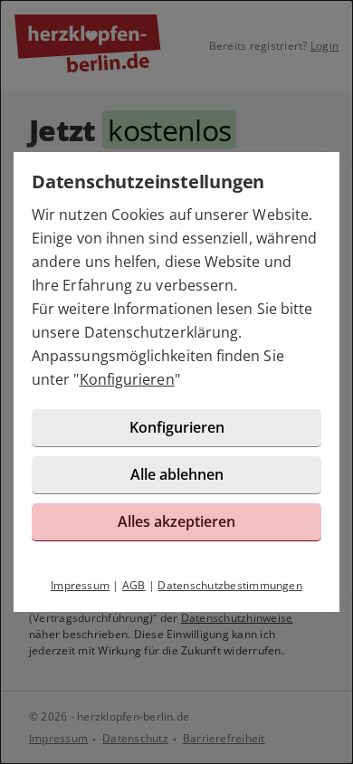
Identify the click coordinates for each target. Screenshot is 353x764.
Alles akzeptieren (176, 521)
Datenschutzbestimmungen (229, 585)
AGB (134, 585)
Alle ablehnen (177, 474)
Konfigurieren (127, 379)
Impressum (80, 585)
